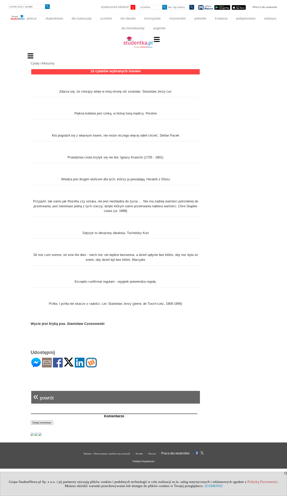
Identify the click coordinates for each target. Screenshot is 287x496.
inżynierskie (177, 18)
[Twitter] (69, 364)
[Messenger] (36, 365)
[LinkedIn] (80, 365)
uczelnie (106, 18)
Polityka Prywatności (143, 461)
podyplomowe (246, 18)
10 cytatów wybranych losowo (115, 71)
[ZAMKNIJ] (213, 486)
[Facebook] (58, 365)
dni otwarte (128, 18)
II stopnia (221, 18)
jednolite (200, 18)
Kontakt (139, 453)
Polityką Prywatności (262, 482)
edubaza (270, 18)
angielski (159, 28)
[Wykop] (91, 365)
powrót (43, 396)
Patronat (152, 453)
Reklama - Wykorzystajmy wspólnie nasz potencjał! (107, 453)
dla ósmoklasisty (132, 28)
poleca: (31, 18)
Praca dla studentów (175, 453)
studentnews (54, 18)
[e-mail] (47, 365)
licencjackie (152, 18)
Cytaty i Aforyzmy (42, 63)
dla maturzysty (82, 18)
